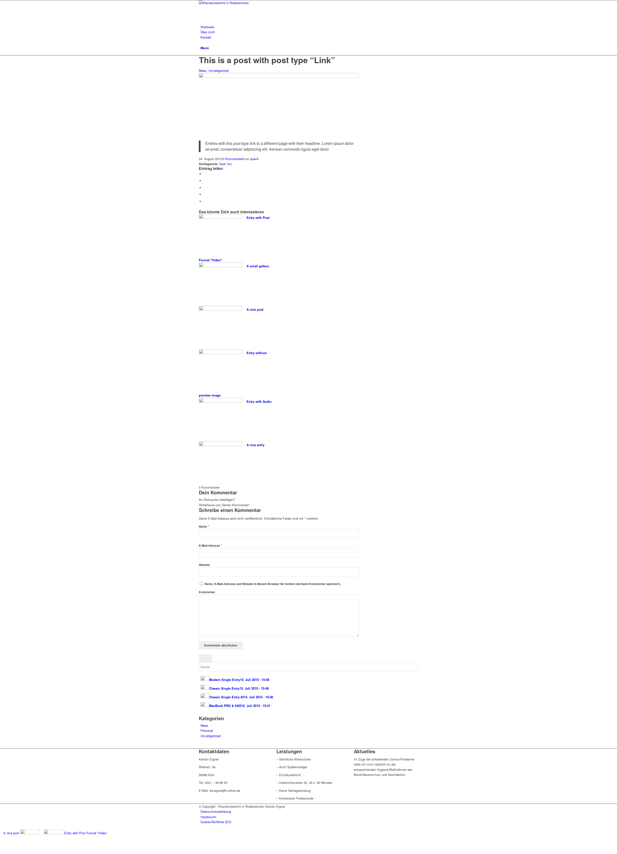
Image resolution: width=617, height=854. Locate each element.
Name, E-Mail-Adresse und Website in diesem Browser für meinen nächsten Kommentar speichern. (273, 584)
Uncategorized (218, 70)
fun (229, 163)
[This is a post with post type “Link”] (279, 76)
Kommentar (207, 592)
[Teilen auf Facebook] (205, 174)
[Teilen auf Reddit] (205, 201)
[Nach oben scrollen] (1, 851)
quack (254, 158)
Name (204, 527)
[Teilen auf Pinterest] (205, 194)
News (203, 70)
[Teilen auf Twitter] (205, 180)
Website (204, 565)
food (222, 163)
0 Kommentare (233, 158)
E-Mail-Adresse (210, 546)
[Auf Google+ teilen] (205, 187)
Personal (207, 730)
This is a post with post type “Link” (267, 60)
